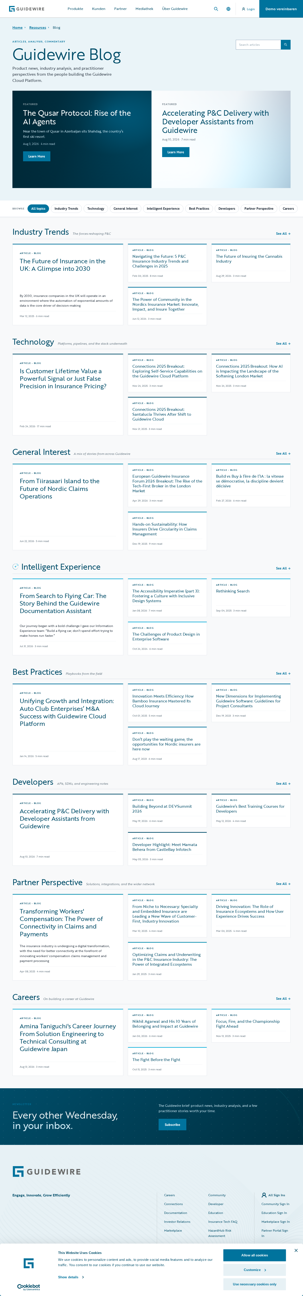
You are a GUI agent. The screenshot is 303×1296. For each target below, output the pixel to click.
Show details (68, 1277)
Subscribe (172, 1124)
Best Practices (199, 208)
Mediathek (144, 8)
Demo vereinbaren (281, 9)
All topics (38, 208)
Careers (288, 208)
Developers (226, 208)
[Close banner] (296, 1250)
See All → (283, 233)
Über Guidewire (175, 8)
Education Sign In (274, 1212)
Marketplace (173, 1230)
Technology (95, 208)
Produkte (75, 8)
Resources (37, 27)
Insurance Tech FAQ (222, 1221)
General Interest (126, 208)
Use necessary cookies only (255, 1284)
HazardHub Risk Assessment (219, 1233)
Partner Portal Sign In (275, 1233)
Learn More (36, 156)
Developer (215, 1204)
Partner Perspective (258, 208)
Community (217, 1195)
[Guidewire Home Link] (46, 1171)
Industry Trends (66, 208)
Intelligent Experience (163, 208)
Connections (173, 1204)
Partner (120, 8)
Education (215, 1212)
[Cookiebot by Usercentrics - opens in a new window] (28, 1287)
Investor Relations (177, 1221)
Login (251, 9)
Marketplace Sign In (276, 1221)
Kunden (98, 8)
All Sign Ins (276, 1195)
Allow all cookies (254, 1255)
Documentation (175, 1212)
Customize (252, 1270)
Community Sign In (275, 1204)
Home (17, 27)
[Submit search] (286, 45)
